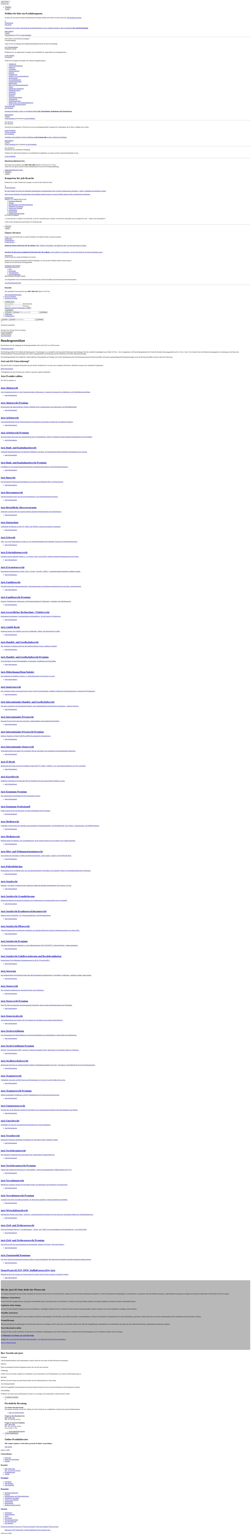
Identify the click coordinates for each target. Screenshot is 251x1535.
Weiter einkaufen (6, 334)
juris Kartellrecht (10, 776)
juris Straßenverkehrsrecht (14, 1061)
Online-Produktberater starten (14, 170)
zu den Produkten (25, 35)
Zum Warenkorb (6, 336)
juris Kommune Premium (14, 791)
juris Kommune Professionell (15, 806)
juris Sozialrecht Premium (14, 941)
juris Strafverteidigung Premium (17, 1046)
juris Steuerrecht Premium (14, 1001)
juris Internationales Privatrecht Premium (22, 732)
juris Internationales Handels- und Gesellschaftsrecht (27, 702)
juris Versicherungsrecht (13, 1150)
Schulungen (8, 1513)
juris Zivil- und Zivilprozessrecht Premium (22, 1240)
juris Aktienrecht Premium (14, 403)
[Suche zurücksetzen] (43, 312)
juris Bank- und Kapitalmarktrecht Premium (23, 462)
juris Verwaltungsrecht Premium (17, 1195)
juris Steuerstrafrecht (12, 1016)
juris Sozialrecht (9, 881)
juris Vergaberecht (10, 1135)
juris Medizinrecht (10, 836)
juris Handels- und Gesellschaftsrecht (20, 642)
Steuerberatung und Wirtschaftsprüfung (17, 1496)
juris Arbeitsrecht (10, 417)
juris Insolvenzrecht (11, 687)
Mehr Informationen (7, 369)
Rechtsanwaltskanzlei (11, 1493)
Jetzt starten (8, 1447)
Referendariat (9, 1503)
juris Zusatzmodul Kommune (15, 1255)
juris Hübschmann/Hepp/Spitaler (17, 672)
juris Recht (8, 1482)
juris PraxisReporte (10, 1521)
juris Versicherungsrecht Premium (18, 1165)
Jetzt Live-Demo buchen (8, 1342)
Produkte (4, 1478)
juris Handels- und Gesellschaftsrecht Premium (25, 657)
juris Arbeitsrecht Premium (15, 432)
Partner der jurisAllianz (12, 1459)
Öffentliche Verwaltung (12, 1498)
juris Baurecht (8, 477)
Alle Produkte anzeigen (74, 17)
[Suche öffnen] (8, 312)
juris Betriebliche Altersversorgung (18, 507)
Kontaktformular (10, 1472)
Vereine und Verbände (11, 1500)
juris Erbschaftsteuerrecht (14, 552)
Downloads (8, 1518)
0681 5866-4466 (10, 1424)
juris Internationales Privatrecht (17, 717)
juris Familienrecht (10, 582)
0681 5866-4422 (10, 1418)
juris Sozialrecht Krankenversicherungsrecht (23, 911)
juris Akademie (9, 1485)
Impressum (8, 1530)
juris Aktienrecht (9, 388)
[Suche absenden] (16, 312)
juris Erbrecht (8, 537)
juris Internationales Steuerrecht (17, 746)
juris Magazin (9, 1523)
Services (4, 1509)
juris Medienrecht (10, 821)
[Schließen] (9, 310)
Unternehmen (9, 1501)
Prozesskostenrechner (11, 1520)
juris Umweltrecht (10, 1120)
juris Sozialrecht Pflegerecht (15, 926)
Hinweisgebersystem (43, 1530)
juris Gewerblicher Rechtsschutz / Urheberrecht (25, 612)
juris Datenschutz (9, 522)
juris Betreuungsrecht (12, 492)
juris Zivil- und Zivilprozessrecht (17, 1225)
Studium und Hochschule (12, 1505)
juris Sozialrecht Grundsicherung (18, 896)
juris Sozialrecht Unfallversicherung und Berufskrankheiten (31, 956)
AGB (13, 1530)
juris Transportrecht (11, 1076)
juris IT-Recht (8, 761)
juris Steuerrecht (9, 986)
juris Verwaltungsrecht (12, 1180)
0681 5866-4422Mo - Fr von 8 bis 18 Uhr (12, 1469)
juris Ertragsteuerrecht (12, 567)
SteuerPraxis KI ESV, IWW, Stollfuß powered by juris (28, 1270)
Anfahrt (7, 1474)
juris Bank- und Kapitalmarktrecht (18, 447)
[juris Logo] (5, 4)
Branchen (5, 1489)
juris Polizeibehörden (11, 866)
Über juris (8, 1458)
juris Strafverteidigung (12, 1031)
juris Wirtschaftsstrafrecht (14, 1210)
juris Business (9, 1483)
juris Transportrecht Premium (16, 1090)
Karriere (7, 1461)
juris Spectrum (8, 971)
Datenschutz (19, 1530)
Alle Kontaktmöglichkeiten (13, 295)
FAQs (6, 1516)
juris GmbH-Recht (10, 627)
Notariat (7, 1494)
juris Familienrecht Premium (15, 597)
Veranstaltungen (10, 1514)
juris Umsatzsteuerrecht (13, 1105)
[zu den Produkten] (9, 35)
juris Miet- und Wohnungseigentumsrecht (22, 851)
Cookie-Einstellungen (30, 1530)
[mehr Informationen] (125, 384)
